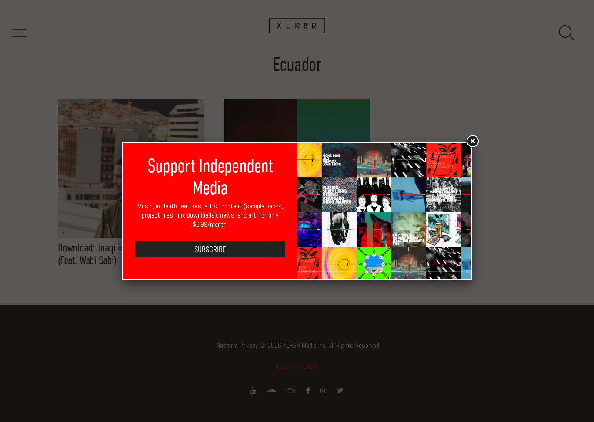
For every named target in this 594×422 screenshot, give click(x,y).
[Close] (472, 141)
